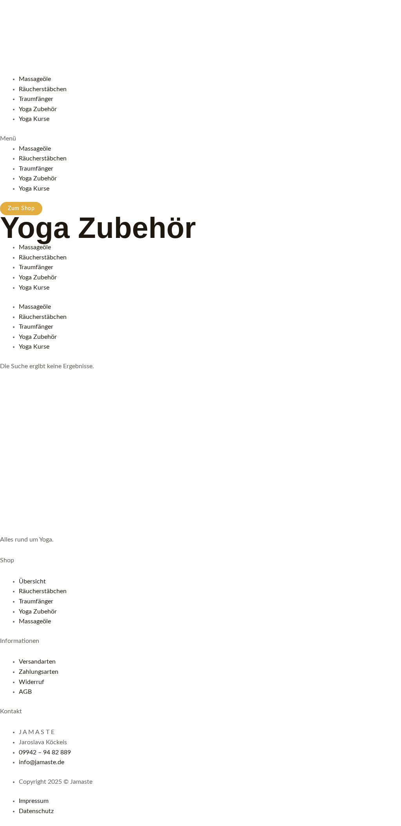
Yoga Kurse (34, 119)
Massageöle (35, 79)
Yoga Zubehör (38, 109)
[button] (200, 139)
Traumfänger (36, 99)
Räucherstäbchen (43, 89)
